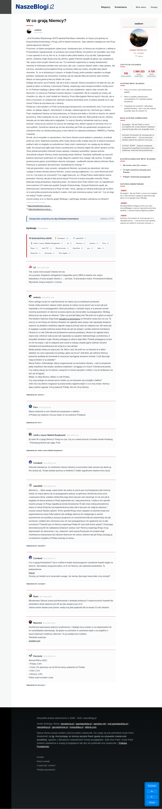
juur (90, 248)
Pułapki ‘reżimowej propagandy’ (137, 177)
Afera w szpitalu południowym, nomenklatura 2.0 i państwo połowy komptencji (138, 99)
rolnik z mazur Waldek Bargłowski (49, 435)
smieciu (93, 243)
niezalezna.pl (67, 724)
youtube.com (34, 641)
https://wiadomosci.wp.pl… (40, 206)
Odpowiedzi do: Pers (33, 423)
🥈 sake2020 (79, 238)
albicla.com (90, 727)
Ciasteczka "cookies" (46, 765)
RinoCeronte (62, 248)
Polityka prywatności (46, 770)
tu (53, 736)
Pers (105, 243)
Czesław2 (37, 463)
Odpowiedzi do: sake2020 (35, 546)
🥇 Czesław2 (62, 238)
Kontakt (40, 757)
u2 (69, 243)
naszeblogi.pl (43, 727)
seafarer (38, 30)
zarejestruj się (47, 219)
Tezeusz (80, 243)
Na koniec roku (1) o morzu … (136, 165)
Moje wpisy (141, 7)
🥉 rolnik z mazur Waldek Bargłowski (47, 243)
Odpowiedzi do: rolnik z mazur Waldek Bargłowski (44, 450)
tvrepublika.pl (76, 727)
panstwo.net (100, 724)
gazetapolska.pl (84, 724)
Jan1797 (47, 248)
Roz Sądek (64, 253)
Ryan (34, 248)
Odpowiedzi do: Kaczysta (35, 685)
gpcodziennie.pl (60, 727)
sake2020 (37, 486)
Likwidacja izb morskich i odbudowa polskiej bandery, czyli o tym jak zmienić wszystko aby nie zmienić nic (140, 108)
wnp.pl (32, 573)
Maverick (36, 253)
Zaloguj (154, 7)
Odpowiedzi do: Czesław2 (35, 584)
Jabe (100, 248)
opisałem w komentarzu (69, 319)
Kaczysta (50, 253)
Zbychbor (78, 248)
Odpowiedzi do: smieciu (34, 395)
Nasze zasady (43, 761)
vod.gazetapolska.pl (118, 724)
